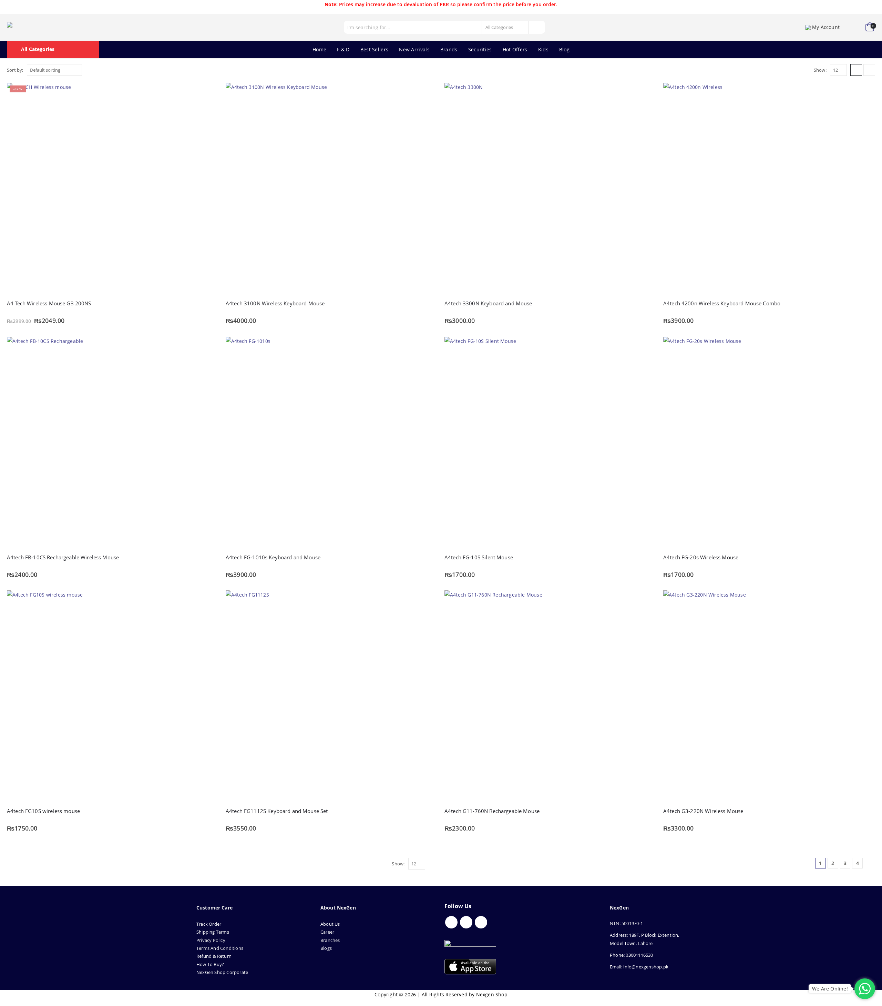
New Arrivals (414, 49)
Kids (543, 49)
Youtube (466, 922)
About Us (330, 924)
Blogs (326, 948)
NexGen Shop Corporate (222, 972)
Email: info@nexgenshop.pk (639, 967)
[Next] (869, 863)
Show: (820, 70)
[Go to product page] (332, 189)
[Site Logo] (38, 27)
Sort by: (15, 70)
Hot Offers (515, 49)
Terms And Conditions (219, 948)
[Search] (536, 27)
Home (319, 49)
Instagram (481, 922)
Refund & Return (214, 956)
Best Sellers (374, 49)
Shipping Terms (212, 932)
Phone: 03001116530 (631, 955)
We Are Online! (830, 988)
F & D (343, 49)
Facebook (451, 922)
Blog (564, 49)
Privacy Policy (210, 940)
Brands (449, 49)
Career (327, 932)
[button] (856, 70)
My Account (826, 27)
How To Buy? (210, 964)
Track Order (208, 924)
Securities (480, 49)
